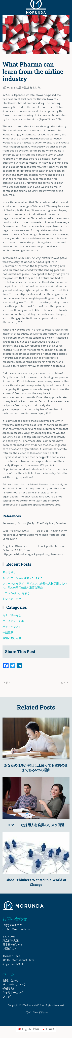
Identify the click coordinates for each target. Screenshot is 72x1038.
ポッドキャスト (12, 627)
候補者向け (9, 988)
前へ (8, 682)
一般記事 (8, 632)
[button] (4, 5)
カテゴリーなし (12, 615)
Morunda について (14, 984)
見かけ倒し (9, 572)
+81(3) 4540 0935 (12, 925)
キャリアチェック (13, 992)
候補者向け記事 (12, 638)
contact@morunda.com (17, 929)
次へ (63, 682)
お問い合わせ (11, 980)
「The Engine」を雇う (16, 593)
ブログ (7, 996)
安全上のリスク (12, 599)
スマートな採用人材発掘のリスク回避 (36, 825)
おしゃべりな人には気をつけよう (23, 578)
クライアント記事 (13, 621)
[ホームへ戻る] (36, 5)
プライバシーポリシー (36, 1012)
